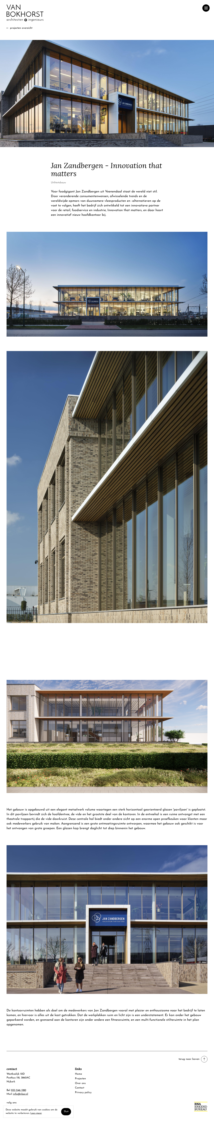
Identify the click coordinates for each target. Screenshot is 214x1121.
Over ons (80, 1083)
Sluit (66, 1111)
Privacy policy (83, 1092)
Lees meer (36, 1113)
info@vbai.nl (20, 1094)
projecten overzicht (21, 28)
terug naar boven (189, 1059)
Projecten (80, 1078)
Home (78, 1074)
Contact (79, 1088)
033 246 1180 (18, 1090)
